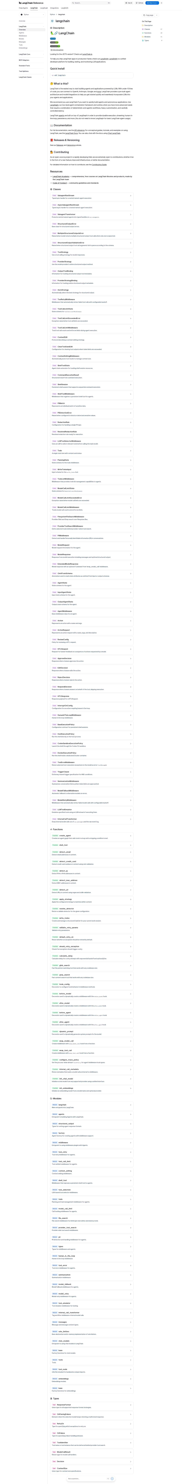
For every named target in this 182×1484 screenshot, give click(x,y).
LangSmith (64, 8)
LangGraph (44, 8)
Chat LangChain (114, 133)
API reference (79, 130)
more (99, 91)
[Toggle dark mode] (161, 3)
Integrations (54, 8)
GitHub (140, 3)
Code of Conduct (60, 183)
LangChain (34, 8)
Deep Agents (23, 8)
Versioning (71, 145)
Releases (59, 145)
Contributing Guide (99, 165)
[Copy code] (130, 75)
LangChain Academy (61, 176)
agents (61, 115)
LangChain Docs (71, 133)
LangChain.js (87, 54)
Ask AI (130, 3)
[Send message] (112, 1478)
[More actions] (157, 15)
